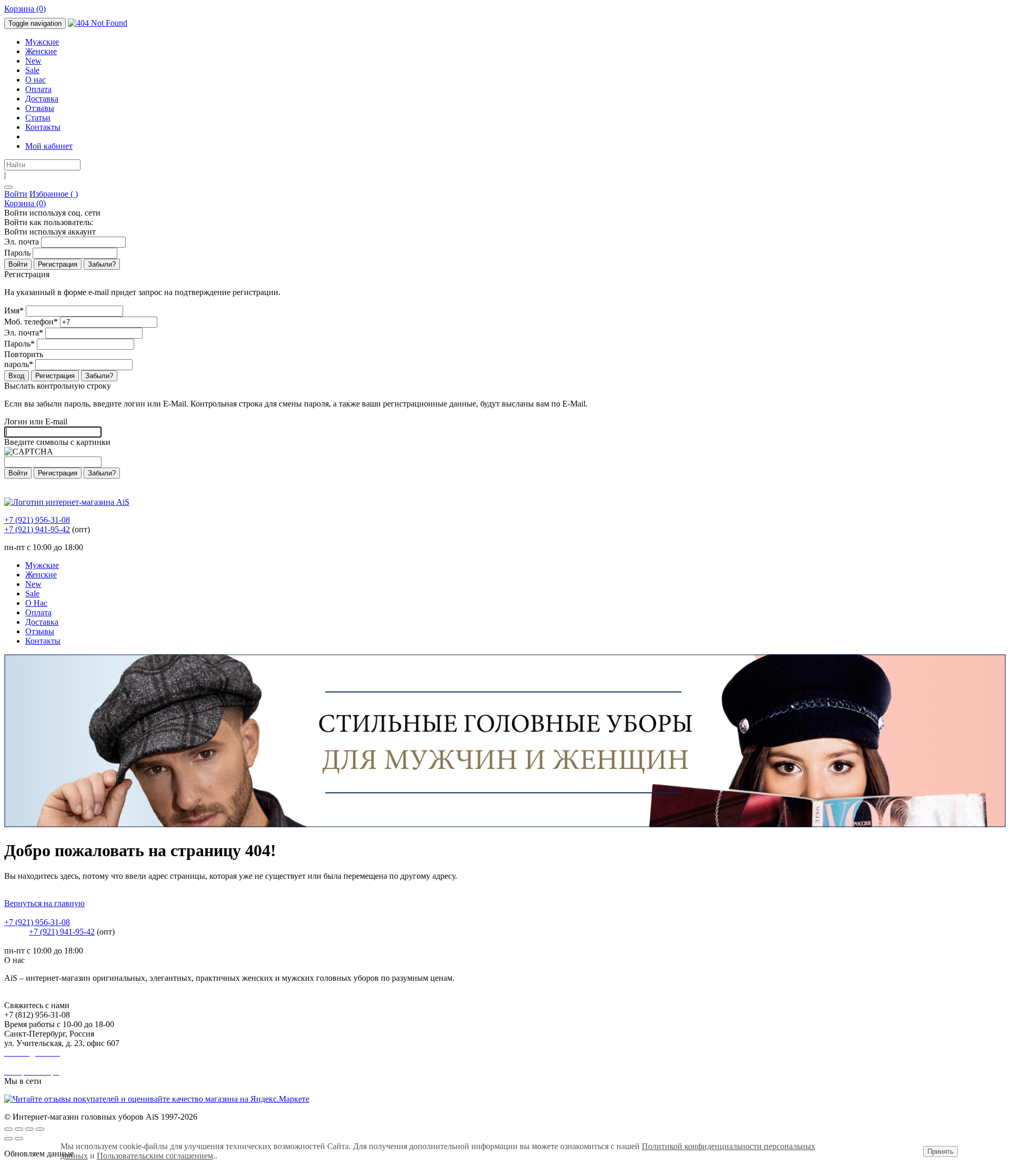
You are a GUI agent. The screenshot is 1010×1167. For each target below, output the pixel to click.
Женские (41, 51)
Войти (15, 193)
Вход (16, 376)
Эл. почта (21, 241)
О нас (35, 79)
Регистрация (57, 264)
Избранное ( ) (53, 193)
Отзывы (39, 108)
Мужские (42, 41)
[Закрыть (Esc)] (8, 1129)
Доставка (41, 98)
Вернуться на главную (44, 903)
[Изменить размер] (40, 1129)
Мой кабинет (49, 145)
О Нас (36, 602)
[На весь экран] (29, 1129)
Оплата (38, 89)
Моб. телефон (31, 321)
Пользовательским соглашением (155, 1155)
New (33, 60)
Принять (940, 1151)
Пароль (17, 252)
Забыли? (102, 264)
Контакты (42, 127)
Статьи (37, 117)
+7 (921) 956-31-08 (37, 519)
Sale (32, 70)
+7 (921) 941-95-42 (37, 529)
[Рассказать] (19, 1129)
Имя (14, 310)
